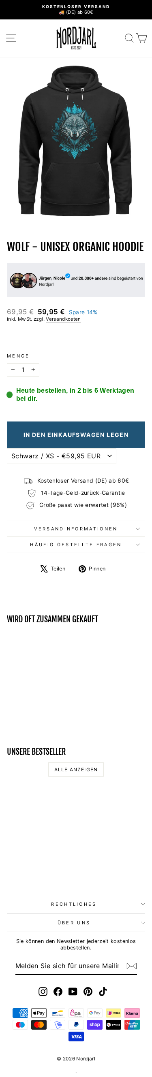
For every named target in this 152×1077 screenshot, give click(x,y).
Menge (18, 356)
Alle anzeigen (76, 769)
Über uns (74, 923)
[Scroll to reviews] (76, 338)
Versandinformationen (76, 529)
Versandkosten (63, 319)
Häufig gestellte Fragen (76, 544)
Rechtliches (73, 904)
